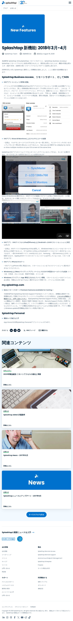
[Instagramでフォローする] (7, 617)
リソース (4, 565)
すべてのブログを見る (36, 514)
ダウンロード (42, 585)
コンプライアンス (7, 607)
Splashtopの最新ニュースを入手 (16, 532)
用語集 (4, 572)
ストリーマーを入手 (8, 592)
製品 (39, 547)
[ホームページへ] (9, 2)
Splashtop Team (11, 54)
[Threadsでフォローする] (11, 617)
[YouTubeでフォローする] (22, 617)
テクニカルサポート (8, 582)
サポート (5, 578)
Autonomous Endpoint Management (50, 558)
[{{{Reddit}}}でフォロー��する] (25, 617)
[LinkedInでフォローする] (3, 617)
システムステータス (8, 585)
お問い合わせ (6, 568)
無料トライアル (42, 582)
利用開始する (42, 578)
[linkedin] (11, 330)
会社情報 (5, 547)
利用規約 (33, 607)
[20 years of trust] (22, 2)
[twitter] (18, 330)
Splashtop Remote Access (46, 551)
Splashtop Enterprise (44, 561)
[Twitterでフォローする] (18, 617)
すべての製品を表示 (44, 568)
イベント (4, 558)
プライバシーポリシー (21, 607)
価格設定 (40, 589)
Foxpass (40, 565)
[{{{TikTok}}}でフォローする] (29, 617)
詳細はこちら (7, 385)
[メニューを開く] (70, 2)
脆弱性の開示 (6, 589)
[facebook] (15, 330)
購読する (45, 330)
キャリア (4, 561)
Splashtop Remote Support (47, 555)
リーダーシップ (6, 555)
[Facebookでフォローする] (14, 617)
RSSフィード (31, 330)
